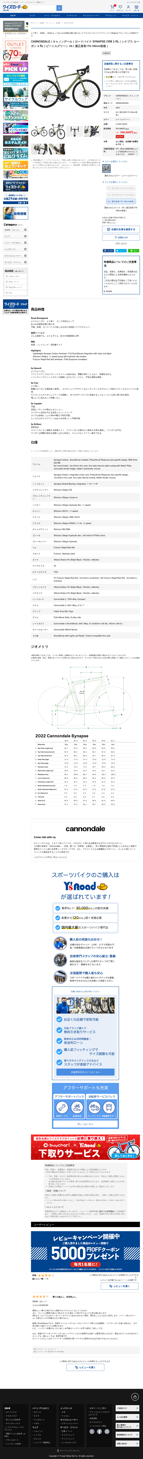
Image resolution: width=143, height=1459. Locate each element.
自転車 (13, 15)
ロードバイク (11, 1412)
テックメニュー (68, 1438)
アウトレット (110, 15)
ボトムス (37, 1438)
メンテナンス (71, 15)
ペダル (36, 1423)
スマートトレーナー (70, 1423)
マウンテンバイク (13, 1423)
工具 (63, 1412)
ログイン (124, 1280)
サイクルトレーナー (91, 15)
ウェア (32, 15)
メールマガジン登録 (98, 1425)
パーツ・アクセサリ (52, 15)
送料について (14, 281)
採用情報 (93, 1418)
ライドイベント (68, 1434)
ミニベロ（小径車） (14, 1443)
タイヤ (36, 1415)
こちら (113, 222)
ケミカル (65, 1415)
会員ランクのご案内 (98, 1408)
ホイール (37, 1412)
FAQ (10, 293)
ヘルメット (38, 1431)
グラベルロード (12, 1440)
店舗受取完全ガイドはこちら (85, 1072)
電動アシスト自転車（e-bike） (15, 1434)
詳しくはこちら (85, 1124)
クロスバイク (11, 1415)
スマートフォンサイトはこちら (69, 1451)
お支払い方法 (14, 276)
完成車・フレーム (12, 229)
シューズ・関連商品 (42, 1442)
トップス (37, 1434)
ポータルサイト (96, 1422)
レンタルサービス (69, 1442)
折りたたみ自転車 (13, 1419)
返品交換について (15, 287)
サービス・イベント (130, 15)
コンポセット (39, 1419)
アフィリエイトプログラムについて (99, 1413)
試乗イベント (67, 1431)
